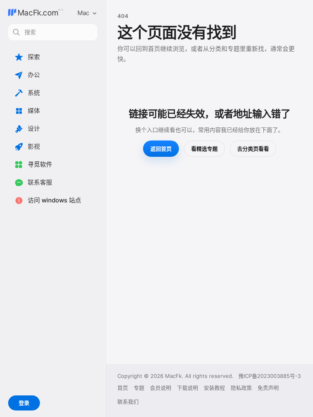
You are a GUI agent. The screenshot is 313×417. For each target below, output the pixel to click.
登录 (24, 402)
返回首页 (161, 148)
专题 (139, 387)
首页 (122, 387)
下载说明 (187, 387)
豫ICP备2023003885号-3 (269, 376)
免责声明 (268, 387)
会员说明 (160, 387)
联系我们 (128, 401)
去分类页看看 (253, 148)
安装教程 (214, 387)
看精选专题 (204, 148)
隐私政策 (241, 387)
